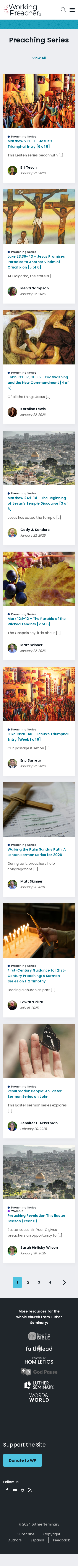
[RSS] (30, 1490)
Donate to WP (22, 1460)
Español (37, 1540)
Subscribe (26, 1534)
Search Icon (63, 10)
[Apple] (22, 1490)
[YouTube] (15, 1490)
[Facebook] (7, 1490)
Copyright (51, 1534)
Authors (15, 1540)
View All (39, 57)
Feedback (61, 1540)
